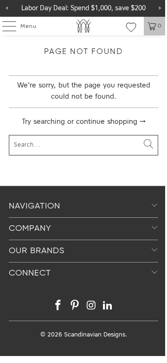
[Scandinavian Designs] (83, 26)
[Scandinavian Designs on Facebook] (58, 307)
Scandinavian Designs (94, 335)
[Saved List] (131, 27)
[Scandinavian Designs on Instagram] (91, 307)
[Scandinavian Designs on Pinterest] (75, 307)
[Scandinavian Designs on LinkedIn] (108, 307)
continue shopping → (111, 122)
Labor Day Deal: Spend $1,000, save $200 (83, 8)
